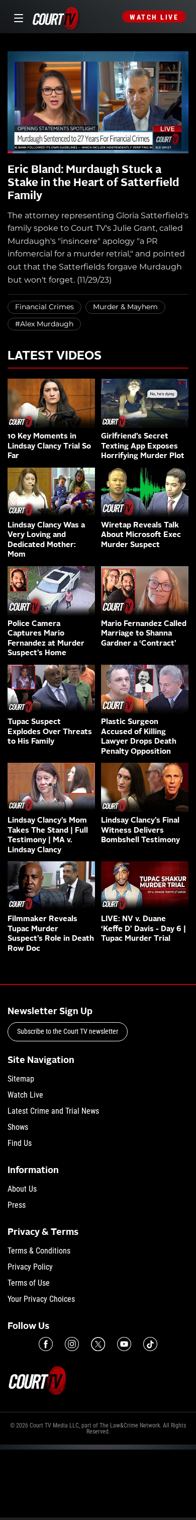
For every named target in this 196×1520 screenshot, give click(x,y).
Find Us (20, 1143)
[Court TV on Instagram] (72, 1344)
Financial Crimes (44, 307)
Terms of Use (29, 1283)
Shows (18, 1127)
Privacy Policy (30, 1267)
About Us (22, 1189)
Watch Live (154, 17)
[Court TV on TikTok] (150, 1344)
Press (17, 1205)
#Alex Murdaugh (44, 324)
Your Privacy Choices (41, 1299)
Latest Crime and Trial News (53, 1111)
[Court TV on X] (98, 1344)
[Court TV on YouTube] (124, 1344)
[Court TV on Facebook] (46, 1344)
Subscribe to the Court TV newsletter (67, 1031)
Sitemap (21, 1079)
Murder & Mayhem (125, 307)
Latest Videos (55, 356)
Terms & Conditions (39, 1251)
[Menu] (17, 17)
